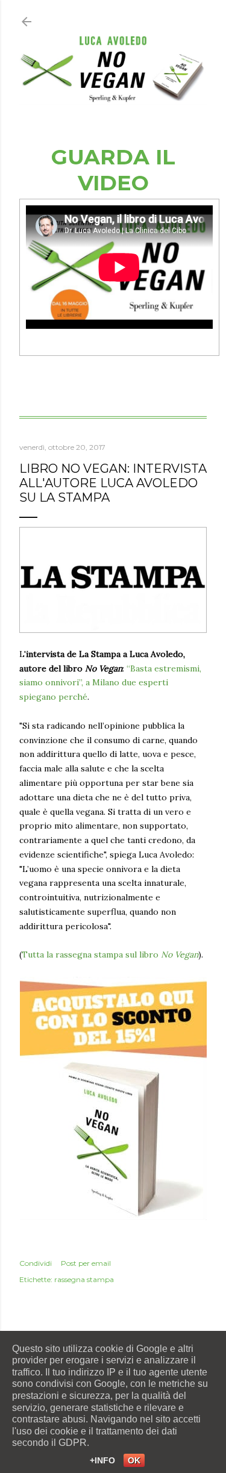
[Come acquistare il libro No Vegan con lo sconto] (113, 1217)
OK (134, 1460)
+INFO (102, 1460)
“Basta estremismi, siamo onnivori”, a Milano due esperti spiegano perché (110, 683)
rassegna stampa (84, 1279)
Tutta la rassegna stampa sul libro (110, 954)
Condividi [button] (35, 1263)
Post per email (86, 1263)
